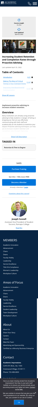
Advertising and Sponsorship (13, 345)
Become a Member (23, 182)
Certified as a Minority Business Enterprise (18, 348)
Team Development (10, 312)
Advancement (8, 248)
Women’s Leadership (10, 270)
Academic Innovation (10, 245)
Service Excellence (9, 264)
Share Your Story (9, 332)
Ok (19, 402)
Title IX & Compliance (11, 267)
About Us (6, 329)
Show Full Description (19, 137)
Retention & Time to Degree (14, 147)
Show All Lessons (8, 95)
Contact (6, 339)
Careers (6, 336)
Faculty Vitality (8, 258)
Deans (5, 254)
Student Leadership (10, 309)
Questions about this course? (19, 194)
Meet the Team (8, 342)
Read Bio (19, 228)
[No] (35, 393)
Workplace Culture (10, 273)
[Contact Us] (29, 3)
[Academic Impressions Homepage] (8, 3)
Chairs (5, 251)
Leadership (7, 261)
